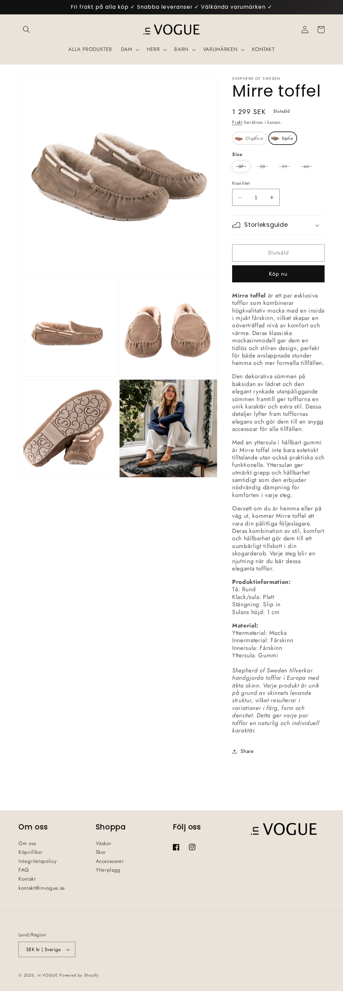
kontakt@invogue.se (41, 888)
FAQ (23, 870)
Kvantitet (241, 183)
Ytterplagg (108, 870)
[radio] (249, 138)
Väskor (104, 843)
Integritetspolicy (37, 861)
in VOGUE (47, 975)
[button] (26, 29)
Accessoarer (110, 861)
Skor (101, 852)
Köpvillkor (30, 852)
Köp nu (278, 274)
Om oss (27, 843)
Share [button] (247, 751)
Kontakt (27, 879)
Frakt (237, 122)
